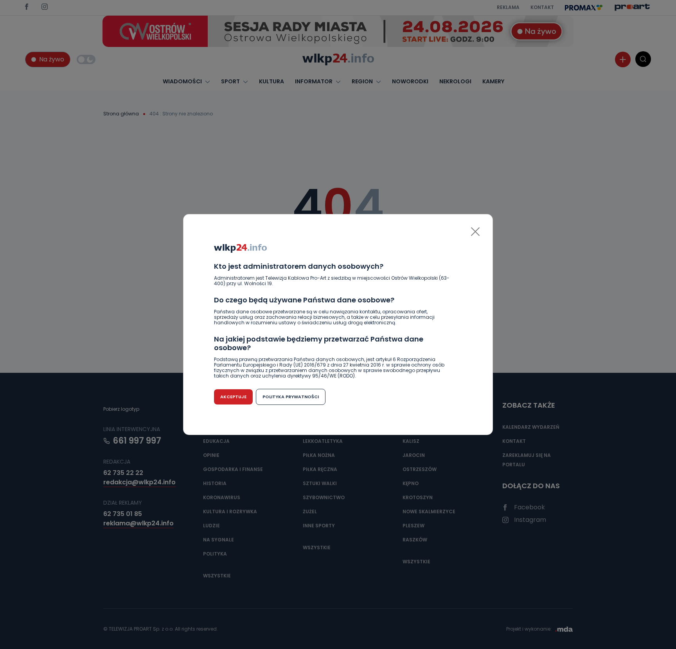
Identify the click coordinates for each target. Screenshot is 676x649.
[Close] (475, 231)
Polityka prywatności (290, 397)
